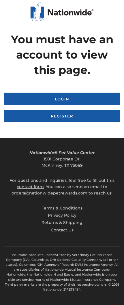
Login (62, 99)
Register (62, 116)
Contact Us (62, 230)
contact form (30, 186)
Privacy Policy (62, 215)
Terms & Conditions (62, 208)
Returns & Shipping (62, 222)
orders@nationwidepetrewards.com (49, 193)
